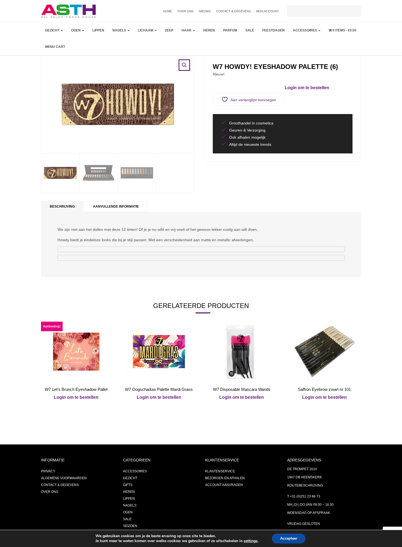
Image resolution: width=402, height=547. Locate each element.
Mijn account (267, 11)
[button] (184, 65)
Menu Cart (55, 47)
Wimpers (80, 59)
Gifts (127, 485)
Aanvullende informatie (116, 206)
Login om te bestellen (307, 87)
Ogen (76, 30)
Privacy (48, 471)
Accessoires (305, 30)
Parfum (230, 30)
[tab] (62, 206)
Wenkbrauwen (86, 73)
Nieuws (205, 11)
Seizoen (130, 526)
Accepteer (288, 538)
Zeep (169, 30)
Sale (249, 30)
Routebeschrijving (305, 485)
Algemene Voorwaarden (64, 478)
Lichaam (146, 30)
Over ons (185, 11)
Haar (187, 30)
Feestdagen (273, 30)
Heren (209, 30)
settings (251, 541)
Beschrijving (62, 206)
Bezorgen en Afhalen (225, 478)
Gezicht (52, 30)
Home (167, 11)
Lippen (98, 30)
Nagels (119, 30)
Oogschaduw (84, 45)
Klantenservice (220, 471)
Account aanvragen (224, 485)
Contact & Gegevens (233, 11)
